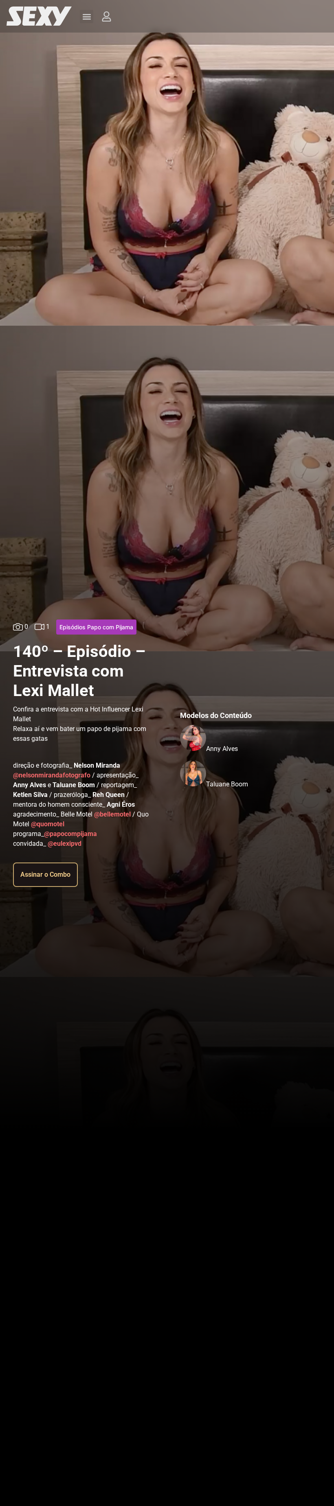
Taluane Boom (227, 784)
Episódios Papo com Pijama (96, 627)
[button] (86, 16)
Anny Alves (222, 749)
